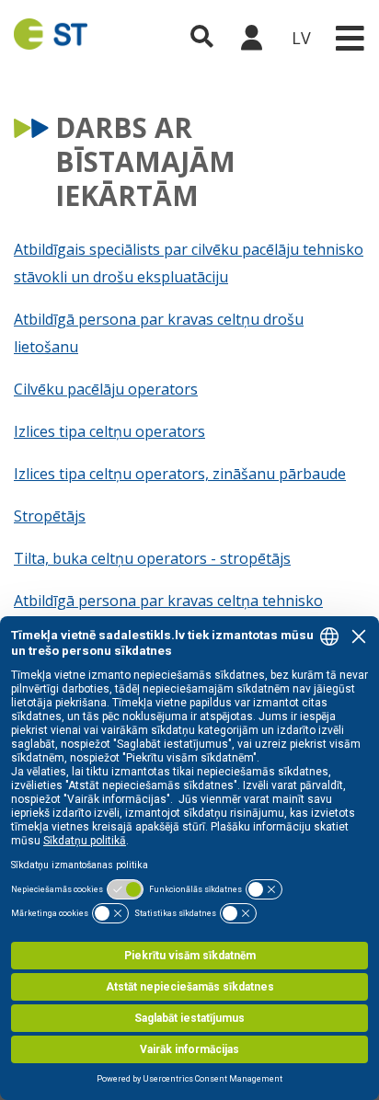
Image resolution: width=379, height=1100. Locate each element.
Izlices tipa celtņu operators (109, 431)
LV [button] (301, 38)
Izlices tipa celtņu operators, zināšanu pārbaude (180, 474)
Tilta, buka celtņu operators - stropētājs (152, 558)
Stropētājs (50, 516)
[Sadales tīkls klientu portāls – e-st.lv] (251, 37)
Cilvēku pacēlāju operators (106, 389)
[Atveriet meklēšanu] (201, 38)
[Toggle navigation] (349, 38)
